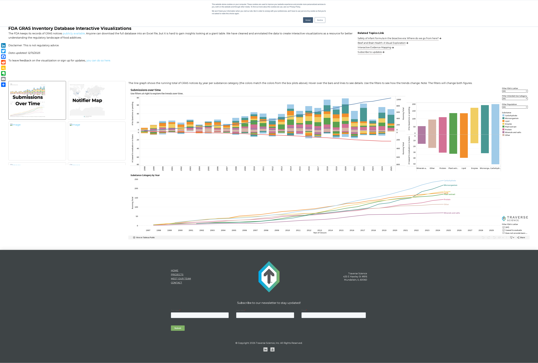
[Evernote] (3, 73)
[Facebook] (3, 56)
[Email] (3, 79)
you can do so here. (98, 60)
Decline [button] (320, 20)
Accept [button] (308, 20)
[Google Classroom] (3, 68)
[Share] (3, 84)
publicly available (74, 33)
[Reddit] (3, 62)
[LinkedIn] (3, 45)
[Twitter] (3, 51)
